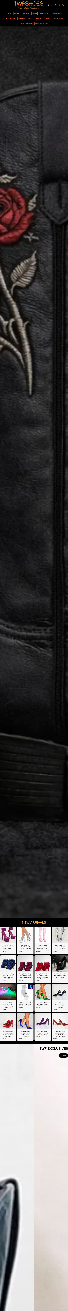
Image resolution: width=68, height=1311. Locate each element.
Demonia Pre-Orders (41, 23)
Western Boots (56, 13)
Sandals (47, 18)
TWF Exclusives (10, 18)
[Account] (59, 5)
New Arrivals (44, 13)
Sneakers (38, 18)
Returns (16, 13)
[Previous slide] (2, 935)
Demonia (26, 13)
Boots (30, 18)
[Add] (30, 997)
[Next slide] (14, 935)
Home (9, 13)
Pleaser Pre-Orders (26, 23)
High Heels (21, 18)
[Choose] (13, 940)
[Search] (56, 5)
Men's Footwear (58, 18)
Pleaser (34, 13)
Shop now (63, 1055)
